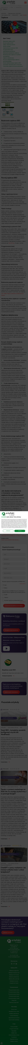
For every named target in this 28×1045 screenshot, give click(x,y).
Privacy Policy (20, 524)
